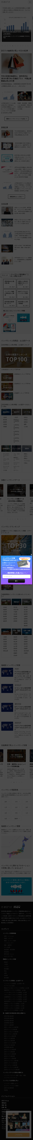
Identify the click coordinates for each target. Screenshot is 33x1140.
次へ (16, 581)
